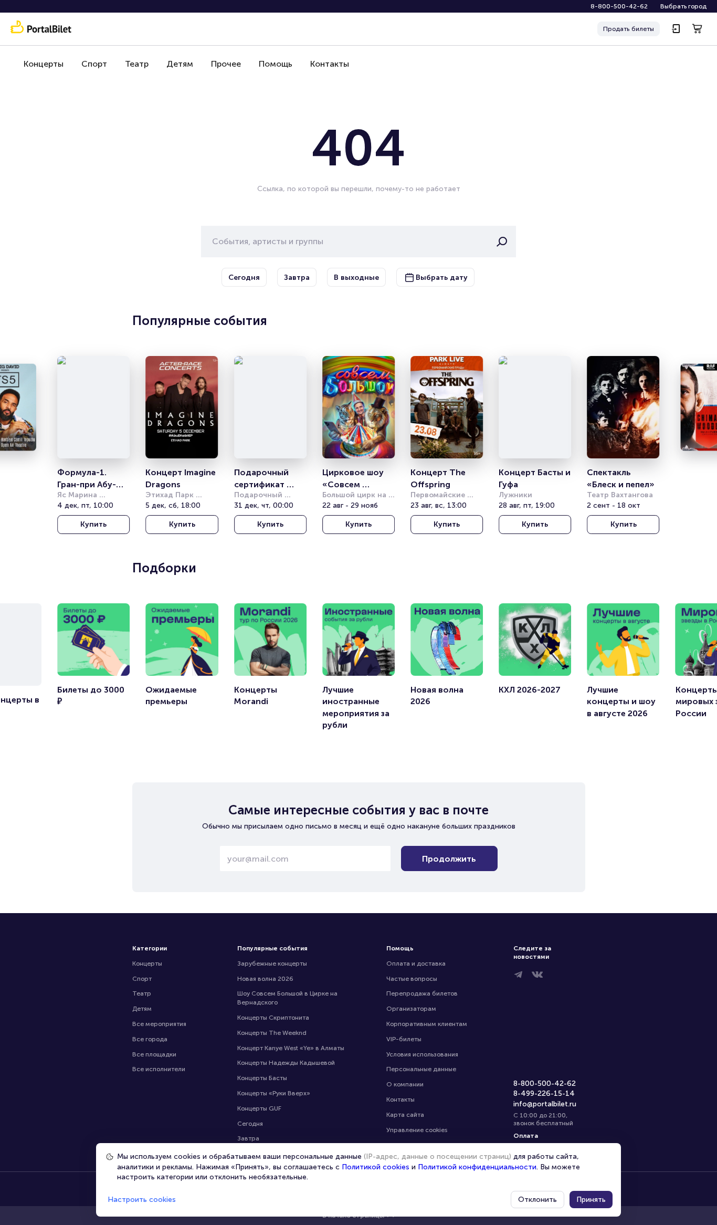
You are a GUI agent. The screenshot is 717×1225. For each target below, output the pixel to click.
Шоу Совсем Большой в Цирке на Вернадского (288, 998)
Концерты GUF (259, 1108)
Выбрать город (683, 6)
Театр (137, 64)
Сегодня (250, 1123)
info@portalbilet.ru (544, 1104)
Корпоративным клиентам (426, 1024)
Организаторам (411, 1008)
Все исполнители (158, 1069)
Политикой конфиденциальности (477, 1167)
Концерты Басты (262, 1078)
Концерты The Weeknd (272, 1032)
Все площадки (154, 1054)
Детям (179, 64)
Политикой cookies (375, 1167)
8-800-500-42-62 (619, 6)
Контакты (329, 64)
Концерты (44, 64)
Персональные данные (421, 1069)
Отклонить (537, 1199)
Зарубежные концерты (272, 963)
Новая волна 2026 (265, 978)
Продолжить (449, 859)
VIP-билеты (403, 1039)
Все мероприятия (159, 1024)
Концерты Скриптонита (273, 1017)
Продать (628, 29)
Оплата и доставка (416, 963)
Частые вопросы (411, 978)
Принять (591, 1199)
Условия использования (422, 1054)
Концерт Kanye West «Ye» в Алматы (290, 1048)
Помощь (275, 64)
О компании (405, 1084)
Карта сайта (405, 1114)
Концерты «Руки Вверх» (273, 1093)
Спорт (94, 64)
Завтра (248, 1138)
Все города (149, 1039)
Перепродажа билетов (422, 993)
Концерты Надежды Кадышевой (286, 1062)
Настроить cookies (142, 1199)
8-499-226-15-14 (544, 1093)
